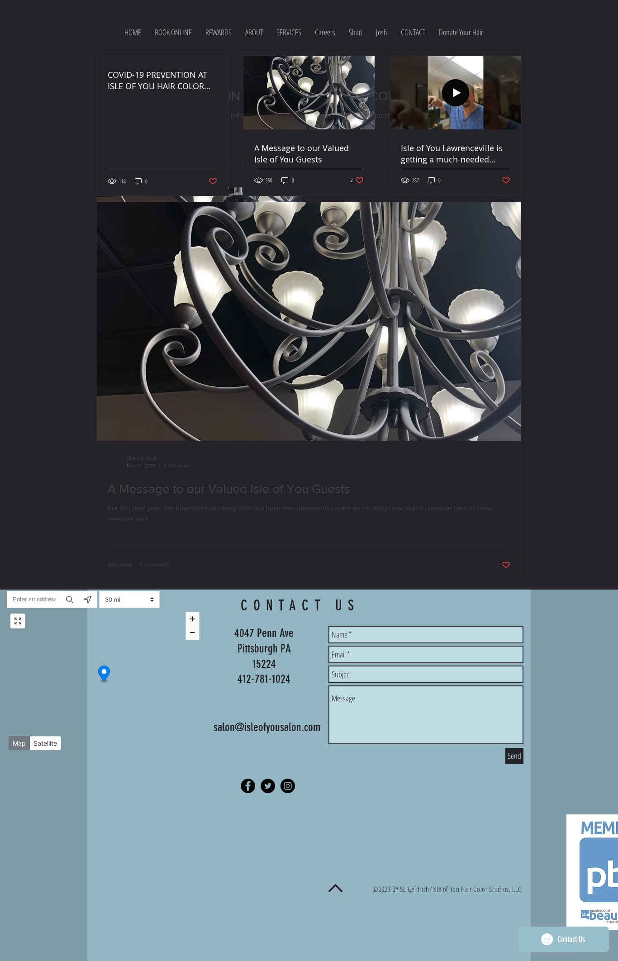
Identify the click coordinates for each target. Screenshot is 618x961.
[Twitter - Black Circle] (268, 786)
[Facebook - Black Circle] (248, 786)
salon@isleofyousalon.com (267, 727)
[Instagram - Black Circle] (287, 786)
